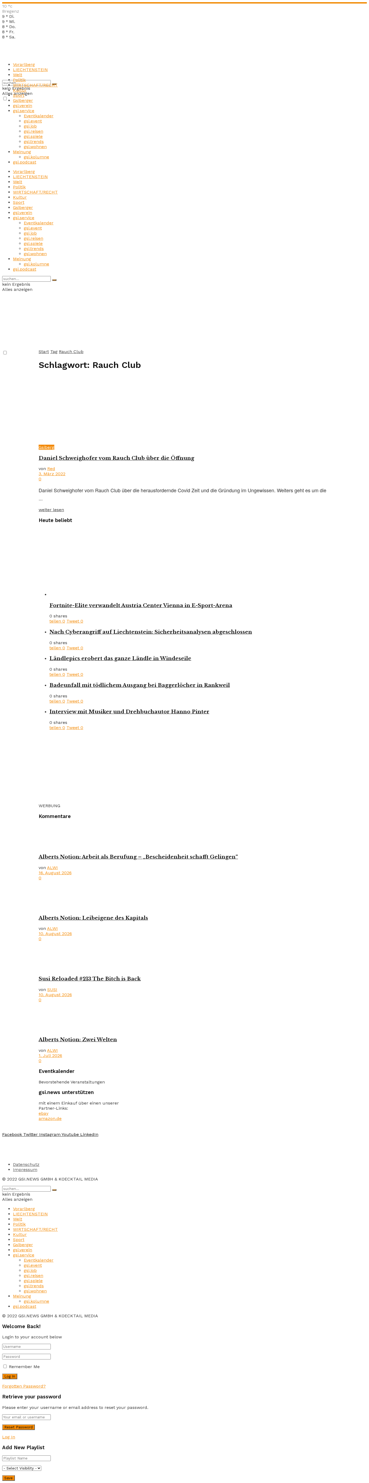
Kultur (20, 90)
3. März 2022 (52, 473)
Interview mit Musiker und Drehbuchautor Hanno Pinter (129, 712)
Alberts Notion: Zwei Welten (78, 1039)
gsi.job (30, 126)
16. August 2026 (55, 872)
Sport (18, 95)
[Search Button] (54, 280)
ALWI (52, 867)
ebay (43, 1113)
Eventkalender (38, 115)
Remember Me (24, 1366)
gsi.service (23, 110)
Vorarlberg (24, 64)
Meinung (22, 151)
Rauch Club (71, 351)
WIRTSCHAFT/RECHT (35, 85)
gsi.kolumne (36, 156)
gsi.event (33, 121)
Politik (19, 79)
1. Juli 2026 (50, 1055)
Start (44, 351)
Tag (54, 351)
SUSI (52, 989)
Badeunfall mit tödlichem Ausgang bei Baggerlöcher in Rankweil (139, 685)
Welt (17, 74)
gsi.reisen (33, 131)
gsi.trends (34, 141)
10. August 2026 (55, 933)
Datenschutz (26, 1164)
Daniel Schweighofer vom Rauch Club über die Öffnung (116, 458)
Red (51, 468)
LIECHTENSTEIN (30, 69)
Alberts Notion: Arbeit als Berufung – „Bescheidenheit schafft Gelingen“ (138, 857)
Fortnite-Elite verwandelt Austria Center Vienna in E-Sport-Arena (140, 605)
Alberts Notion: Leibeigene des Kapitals (93, 918)
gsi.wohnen (35, 146)
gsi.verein (22, 105)
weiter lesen (51, 509)
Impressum (25, 1169)
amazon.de (50, 1118)
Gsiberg (46, 447)
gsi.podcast (24, 162)
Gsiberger (23, 100)
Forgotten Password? (24, 1386)
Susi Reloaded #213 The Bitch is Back (90, 979)
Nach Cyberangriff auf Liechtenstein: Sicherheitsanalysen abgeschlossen (150, 632)
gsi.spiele (33, 136)
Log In (8, 1436)
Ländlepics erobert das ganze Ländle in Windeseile (120, 658)
